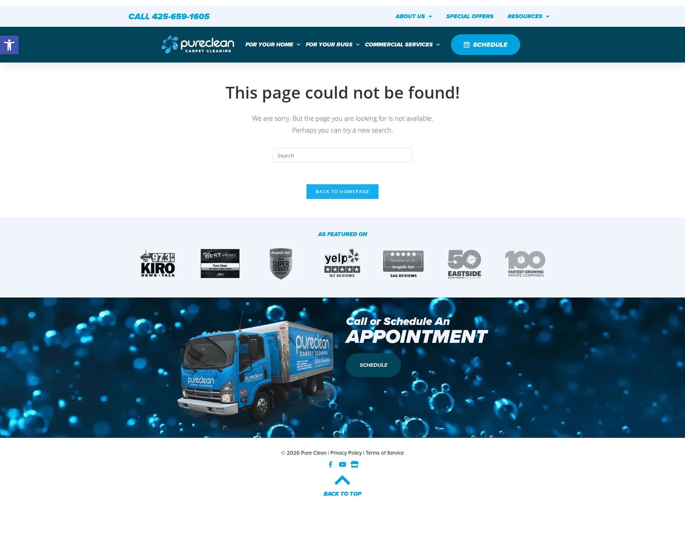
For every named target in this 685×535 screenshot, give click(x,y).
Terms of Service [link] (385, 453)
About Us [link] (410, 16)
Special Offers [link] (469, 16)
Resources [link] (525, 16)
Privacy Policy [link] (346, 453)
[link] (9, 45)
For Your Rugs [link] (329, 44)
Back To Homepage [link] (342, 191)
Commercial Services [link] (399, 44)
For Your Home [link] (269, 44)
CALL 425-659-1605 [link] (168, 16)
